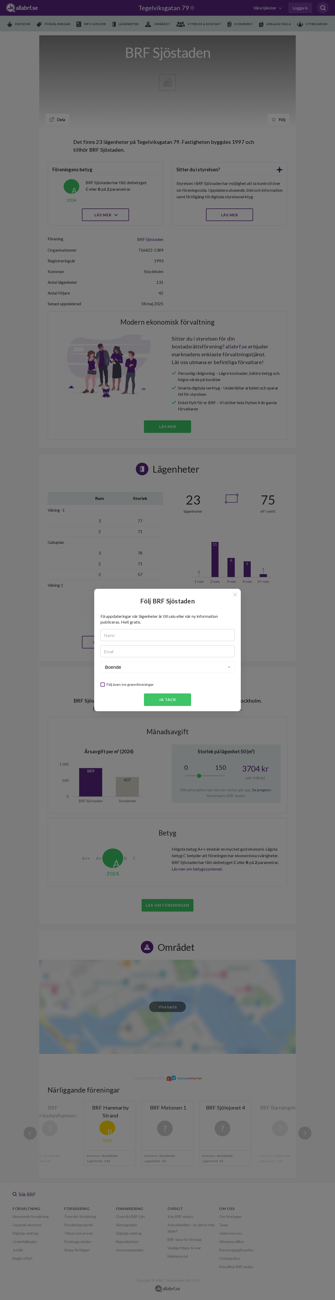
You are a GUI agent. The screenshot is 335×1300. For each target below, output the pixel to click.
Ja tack (167, 699)
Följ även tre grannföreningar (130, 684)
